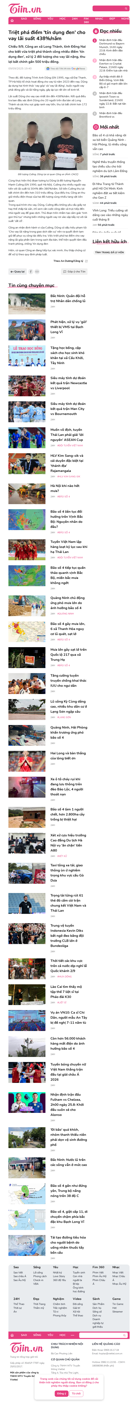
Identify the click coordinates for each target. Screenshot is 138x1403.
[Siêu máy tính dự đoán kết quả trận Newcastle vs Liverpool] (26, 386)
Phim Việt (98, 1272)
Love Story (59, 1276)
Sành (96, 203)
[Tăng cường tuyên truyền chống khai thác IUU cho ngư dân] (26, 683)
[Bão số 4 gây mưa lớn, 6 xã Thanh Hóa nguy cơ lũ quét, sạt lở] (26, 631)
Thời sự (17, 1308)
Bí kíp (76, 1284)
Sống (37, 19)
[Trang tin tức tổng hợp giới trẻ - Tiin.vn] (25, 8)
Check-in (38, 1280)
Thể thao (78, 1315)
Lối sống (38, 1272)
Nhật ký (57, 1272)
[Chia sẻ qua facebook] (30, 271)
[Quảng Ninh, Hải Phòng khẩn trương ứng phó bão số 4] (26, 735)
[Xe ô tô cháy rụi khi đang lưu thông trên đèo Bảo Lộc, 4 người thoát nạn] (26, 787)
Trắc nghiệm (60, 1308)
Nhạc (99, 19)
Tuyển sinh (79, 1272)
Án (15, 1311)
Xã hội (76, 1311)
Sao (24, 19)
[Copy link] (37, 271)
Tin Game (117, 1304)
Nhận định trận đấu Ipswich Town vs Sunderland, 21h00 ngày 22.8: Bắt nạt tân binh (112, 100)
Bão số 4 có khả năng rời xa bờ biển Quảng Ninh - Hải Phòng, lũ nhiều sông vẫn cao (110, 142)
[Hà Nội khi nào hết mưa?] (26, 493)
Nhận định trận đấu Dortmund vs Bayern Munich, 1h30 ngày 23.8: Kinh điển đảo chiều (111, 47)
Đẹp (112, 19)
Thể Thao (18, 1304)
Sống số (97, 1311)
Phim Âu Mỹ (100, 1276)
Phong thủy (59, 1315)
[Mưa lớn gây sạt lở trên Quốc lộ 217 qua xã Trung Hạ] (26, 657)
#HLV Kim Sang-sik (68, 476)
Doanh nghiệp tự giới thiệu (98, 1323)
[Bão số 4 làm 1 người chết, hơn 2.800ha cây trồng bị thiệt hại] (26, 817)
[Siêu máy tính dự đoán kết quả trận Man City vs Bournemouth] (26, 411)
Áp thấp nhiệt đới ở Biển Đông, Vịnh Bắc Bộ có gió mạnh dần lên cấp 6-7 (113, 82)
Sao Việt (18, 1272)
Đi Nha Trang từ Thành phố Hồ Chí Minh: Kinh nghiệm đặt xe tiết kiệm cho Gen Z (109, 191)
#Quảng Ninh (65, 613)
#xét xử (62, 856)
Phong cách (40, 1276)
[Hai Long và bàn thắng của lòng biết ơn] (26, 761)
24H (74, 19)
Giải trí (76, 1308)
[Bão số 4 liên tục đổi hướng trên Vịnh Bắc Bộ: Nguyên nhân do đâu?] (26, 519)
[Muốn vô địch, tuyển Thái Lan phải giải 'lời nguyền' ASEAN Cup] (26, 437)
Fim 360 (86, 20)
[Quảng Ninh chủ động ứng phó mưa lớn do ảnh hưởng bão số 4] (26, 605)
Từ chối (76, 1393)
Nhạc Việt (117, 1272)
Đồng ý (61, 1393)
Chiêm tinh (59, 1304)
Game (116, 1299)
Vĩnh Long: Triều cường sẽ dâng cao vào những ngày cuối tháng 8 (110, 215)
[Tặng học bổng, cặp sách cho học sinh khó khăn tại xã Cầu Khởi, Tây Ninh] (26, 355)
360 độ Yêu (59, 1280)
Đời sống (78, 1304)
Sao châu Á (19, 1276)
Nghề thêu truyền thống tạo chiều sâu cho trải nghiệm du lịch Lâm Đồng (110, 166)
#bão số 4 (63, 496)
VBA (36, 1284)
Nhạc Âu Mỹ (119, 1284)
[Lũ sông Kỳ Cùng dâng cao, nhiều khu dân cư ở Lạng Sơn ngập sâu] (26, 709)
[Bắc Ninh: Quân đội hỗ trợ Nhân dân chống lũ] (26, 304)
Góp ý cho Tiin (76, 271)
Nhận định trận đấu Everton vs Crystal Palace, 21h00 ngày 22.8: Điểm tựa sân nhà (113, 65)
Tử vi (55, 1311)
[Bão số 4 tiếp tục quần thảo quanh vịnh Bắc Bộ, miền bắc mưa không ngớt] (26, 575)
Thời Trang (39, 1304)
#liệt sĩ (61, 1002)
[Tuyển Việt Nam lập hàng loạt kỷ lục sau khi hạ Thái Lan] (26, 549)
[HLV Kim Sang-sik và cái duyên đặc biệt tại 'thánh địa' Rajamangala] (26, 463)
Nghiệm (126, 19)
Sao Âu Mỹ (19, 1280)
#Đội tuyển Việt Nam (70, 445)
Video (77, 1299)
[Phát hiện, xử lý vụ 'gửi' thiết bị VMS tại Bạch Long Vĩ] (26, 329)
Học (63, 19)
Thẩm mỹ (38, 1308)
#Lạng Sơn (64, 717)
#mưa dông (64, 976)
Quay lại (19, 271)
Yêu (50, 19)
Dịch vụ (97, 1315)
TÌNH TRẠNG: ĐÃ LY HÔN (109, 252)
